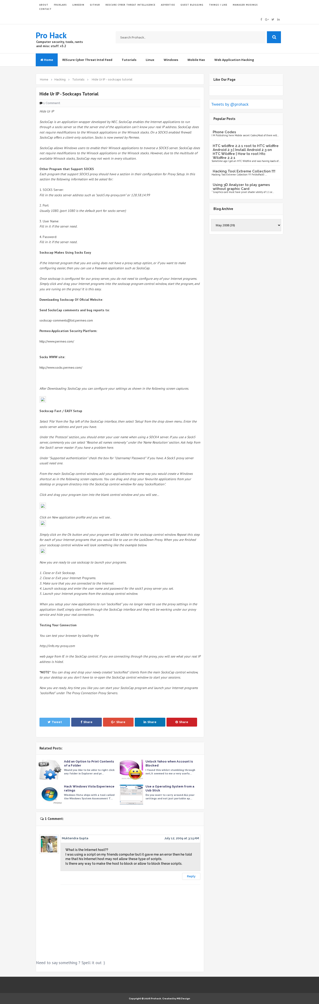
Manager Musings (245, 4)
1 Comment (51, 103)
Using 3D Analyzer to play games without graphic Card (241, 187)
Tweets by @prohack (229, 104)
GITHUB (95, 4)
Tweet (57, 722)
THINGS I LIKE (218, 4)
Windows (171, 60)
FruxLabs (60, 4)
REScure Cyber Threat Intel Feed (87, 60)
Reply (191, 876)
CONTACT (45, 8)
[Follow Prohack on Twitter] (272, 19)
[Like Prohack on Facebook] (261, 19)
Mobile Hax (196, 60)
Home (48, 60)
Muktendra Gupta (75, 838)
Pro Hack (51, 35)
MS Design (183, 998)
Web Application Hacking (234, 60)
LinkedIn (78, 4)
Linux (150, 60)
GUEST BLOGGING (192, 4)
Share (87, 722)
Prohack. (156, 998)
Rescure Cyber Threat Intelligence (130, 4)
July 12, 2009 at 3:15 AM (181, 838)
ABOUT (43, 4)
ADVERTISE (168, 4)
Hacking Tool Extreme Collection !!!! (244, 171)
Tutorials (129, 60)
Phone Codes (224, 132)
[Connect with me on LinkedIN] (278, 19)
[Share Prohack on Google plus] (267, 19)
